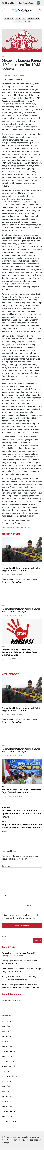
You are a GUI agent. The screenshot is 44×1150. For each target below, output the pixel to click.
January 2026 (8, 1056)
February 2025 (8, 1111)
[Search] (39, 10)
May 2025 (6, 1096)
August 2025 (7, 1081)
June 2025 (6, 1091)
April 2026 (6, 1041)
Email (5, 905)
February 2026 (8, 1051)
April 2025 (6, 1101)
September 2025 (9, 1076)
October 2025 (8, 1071)
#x (24, 18)
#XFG (18, 18)
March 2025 (7, 1106)
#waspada (17, 21)
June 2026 (6, 1031)
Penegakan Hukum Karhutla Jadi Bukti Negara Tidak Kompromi (21, 569)
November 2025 (9, 1066)
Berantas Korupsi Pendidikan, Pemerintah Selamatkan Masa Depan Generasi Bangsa (20, 652)
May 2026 (6, 1036)
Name (5, 895)
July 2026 (6, 1026)
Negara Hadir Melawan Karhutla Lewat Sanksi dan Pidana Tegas (21, 610)
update (27, 527)
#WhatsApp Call (33, 18)
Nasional (16, 527)
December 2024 (9, 1121)
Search (5, 936)
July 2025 (6, 1086)
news (22, 527)
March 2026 (7, 1046)
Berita (3, 786)
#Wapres (27, 21)
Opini (3, 56)
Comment (7, 866)
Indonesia (8, 527)
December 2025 (9, 1061)
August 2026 (7, 1021)
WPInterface (7, 1143)
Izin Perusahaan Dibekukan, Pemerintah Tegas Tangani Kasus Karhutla (21, 791)
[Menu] (4, 10)
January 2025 (8, 1116)
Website (27, 905)
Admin (22, 75)
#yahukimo (9, 18)
